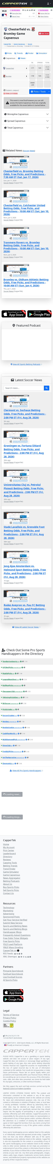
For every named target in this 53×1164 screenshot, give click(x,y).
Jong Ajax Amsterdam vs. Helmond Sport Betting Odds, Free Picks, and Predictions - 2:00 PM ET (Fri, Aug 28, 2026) (25, 571)
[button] (49, 3)
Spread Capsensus (16, 121)
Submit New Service (12, 923)
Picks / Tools (40, 91)
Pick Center (8, 850)
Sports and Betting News (15, 926)
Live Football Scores (12, 977)
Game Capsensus (19, 44)
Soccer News (28, 151)
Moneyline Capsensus (18, 114)
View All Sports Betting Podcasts (26, 364)
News (23, 58)
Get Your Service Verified (15, 919)
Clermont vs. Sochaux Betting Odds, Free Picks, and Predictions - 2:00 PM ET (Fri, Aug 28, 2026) (25, 413)
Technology (8, 907)
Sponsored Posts (11, 916)
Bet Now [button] (45, 33)
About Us (7, 884)
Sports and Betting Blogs (15, 929)
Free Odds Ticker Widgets (15, 938)
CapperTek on (10, 950)
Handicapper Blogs (12, 932)
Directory (7, 856)
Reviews (7, 859)
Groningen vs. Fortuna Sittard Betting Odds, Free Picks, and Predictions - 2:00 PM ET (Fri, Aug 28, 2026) (24, 451)
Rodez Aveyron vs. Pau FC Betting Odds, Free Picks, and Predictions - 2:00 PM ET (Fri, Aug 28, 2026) (25, 608)
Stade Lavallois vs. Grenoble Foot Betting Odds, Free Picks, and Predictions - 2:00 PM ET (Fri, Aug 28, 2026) (24, 532)
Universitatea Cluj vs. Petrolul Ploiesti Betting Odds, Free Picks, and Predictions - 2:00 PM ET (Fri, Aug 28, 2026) (24, 490)
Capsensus (10, 58)
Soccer (30, 44)
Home (6, 844)
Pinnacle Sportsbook (13, 970)
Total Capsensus (15, 127)
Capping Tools (10, 862)
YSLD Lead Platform (12, 944)
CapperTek (7, 44)
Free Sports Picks (11, 941)
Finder (30, 53)
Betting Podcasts (11, 881)
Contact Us (8, 893)
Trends (20, 53)
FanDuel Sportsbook (13, 974)
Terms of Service (11, 1014)
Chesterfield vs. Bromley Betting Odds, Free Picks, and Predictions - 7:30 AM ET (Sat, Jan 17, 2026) (24, 174)
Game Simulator (11, 871)
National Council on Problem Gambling (17, 1088)
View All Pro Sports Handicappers (27, 770)
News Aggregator (11, 878)
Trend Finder (9, 868)
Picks (9, 53)
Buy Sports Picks (11, 887)
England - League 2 (12, 90)
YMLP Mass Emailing (13, 947)
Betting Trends (10, 865)
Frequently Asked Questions (16, 935)
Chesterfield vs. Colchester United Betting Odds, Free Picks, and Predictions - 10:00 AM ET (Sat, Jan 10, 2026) (26, 210)
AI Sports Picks (10, 980)
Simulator (43, 53)
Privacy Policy (9, 1017)
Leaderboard (9, 853)
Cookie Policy (9, 1020)
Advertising (8, 913)
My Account (9, 847)
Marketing (8, 910)
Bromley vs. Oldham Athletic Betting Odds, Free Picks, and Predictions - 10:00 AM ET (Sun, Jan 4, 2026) (25, 282)
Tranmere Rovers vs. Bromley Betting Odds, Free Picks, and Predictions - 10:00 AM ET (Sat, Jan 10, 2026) (26, 247)
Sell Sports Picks (11, 890)
